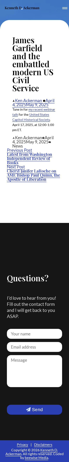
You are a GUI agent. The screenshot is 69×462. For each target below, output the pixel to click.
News (17, 146)
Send (37, 409)
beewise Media (36, 457)
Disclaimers (43, 444)
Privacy (22, 444)
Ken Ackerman (28, 100)
